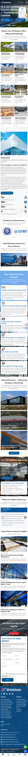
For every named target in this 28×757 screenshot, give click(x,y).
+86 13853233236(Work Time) (9, 734)
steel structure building (5, 699)
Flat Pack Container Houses (6, 704)
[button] (9, 25)
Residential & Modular (21, 706)
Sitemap (2, 751)
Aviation (18, 707)
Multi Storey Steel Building (6, 717)
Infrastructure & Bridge (21, 704)
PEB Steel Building (4, 709)
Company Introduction (5, 724)
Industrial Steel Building (5, 706)
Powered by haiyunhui (14, 749)
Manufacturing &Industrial (21, 701)
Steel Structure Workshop (6, 712)
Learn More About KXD (7, 193)
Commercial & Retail (20, 699)
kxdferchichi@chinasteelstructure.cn (10, 741)
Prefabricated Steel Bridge (6, 701)
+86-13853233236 (16, 644)
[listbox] (22, 2)
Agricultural (18, 711)
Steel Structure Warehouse (6, 716)
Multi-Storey (19, 709)
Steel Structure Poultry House (7, 702)
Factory (2, 725)
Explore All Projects (14, 453)
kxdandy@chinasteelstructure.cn (10, 739)
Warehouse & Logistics (21, 702)
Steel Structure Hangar (5, 714)
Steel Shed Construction (6, 711)
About (5, 20)
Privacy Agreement (11, 751)
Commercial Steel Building (6, 707)
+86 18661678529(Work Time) (8, 737)
